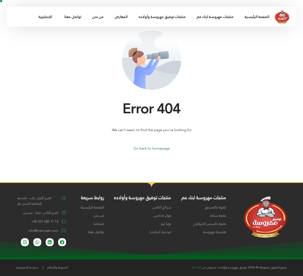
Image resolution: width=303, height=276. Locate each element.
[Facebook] (12, 16)
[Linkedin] (50, 242)
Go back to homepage (152, 148)
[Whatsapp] (37, 242)
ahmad (196, 267)
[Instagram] (20, 16)
